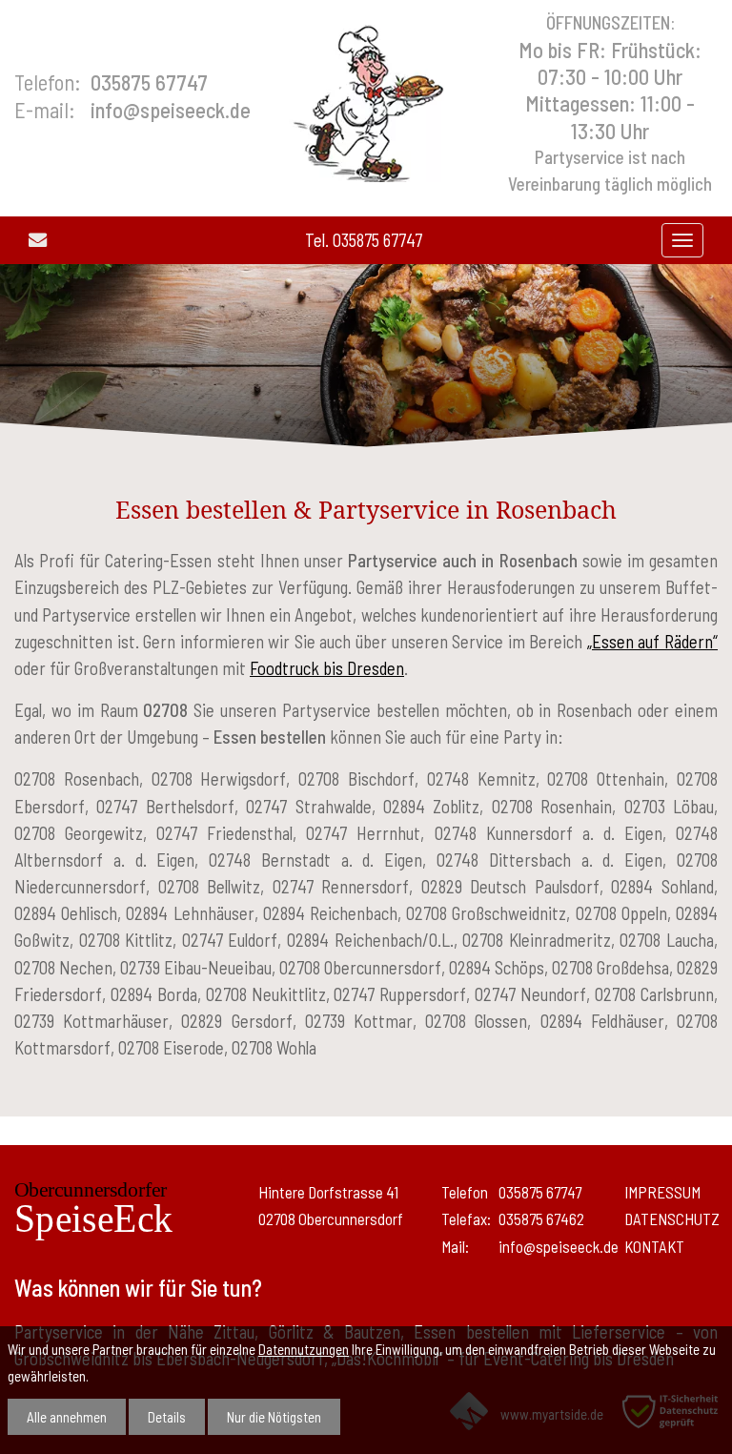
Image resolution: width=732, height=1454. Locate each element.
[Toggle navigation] (682, 240)
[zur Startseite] (366, 101)
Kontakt (654, 1246)
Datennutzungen (303, 1349)
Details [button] (167, 1416)
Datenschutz (672, 1218)
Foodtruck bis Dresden (327, 668)
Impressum (662, 1191)
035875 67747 (377, 240)
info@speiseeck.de (171, 109)
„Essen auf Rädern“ (652, 641)
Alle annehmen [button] (67, 1416)
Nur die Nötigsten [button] (274, 1416)
